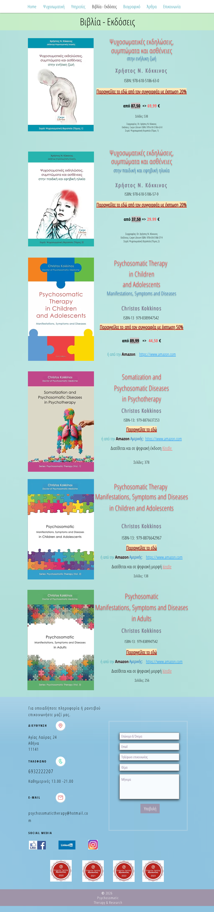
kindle (167, 566)
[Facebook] (41, 845)
